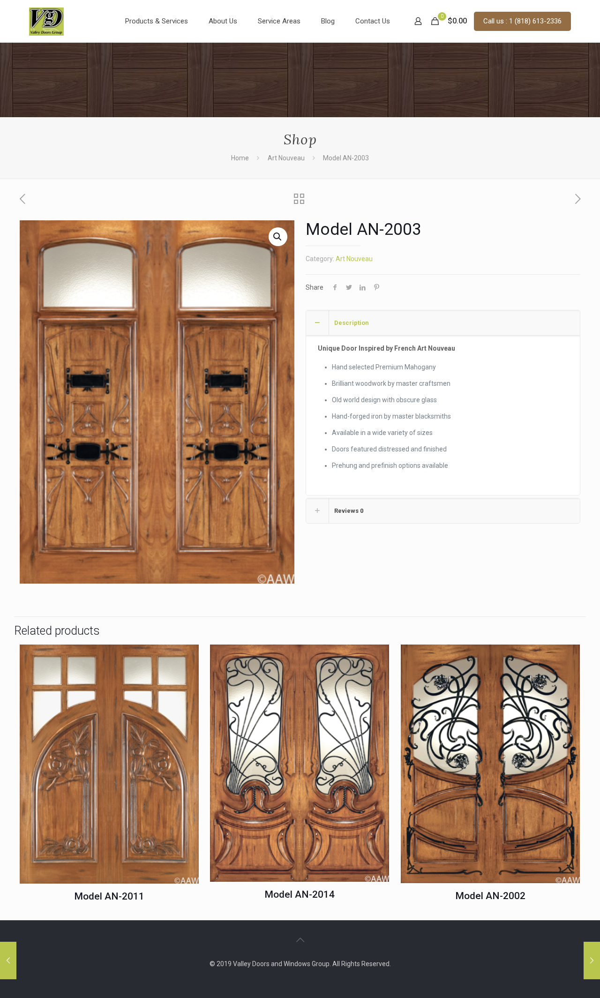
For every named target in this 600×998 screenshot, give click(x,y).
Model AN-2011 (109, 896)
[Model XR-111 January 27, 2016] (8, 960)
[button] (278, 236)
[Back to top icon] (300, 940)
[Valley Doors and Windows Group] (46, 21)
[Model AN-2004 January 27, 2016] (592, 960)
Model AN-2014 (299, 894)
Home (240, 158)
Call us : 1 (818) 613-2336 (522, 21)
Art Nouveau (286, 158)
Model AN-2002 (490, 895)
